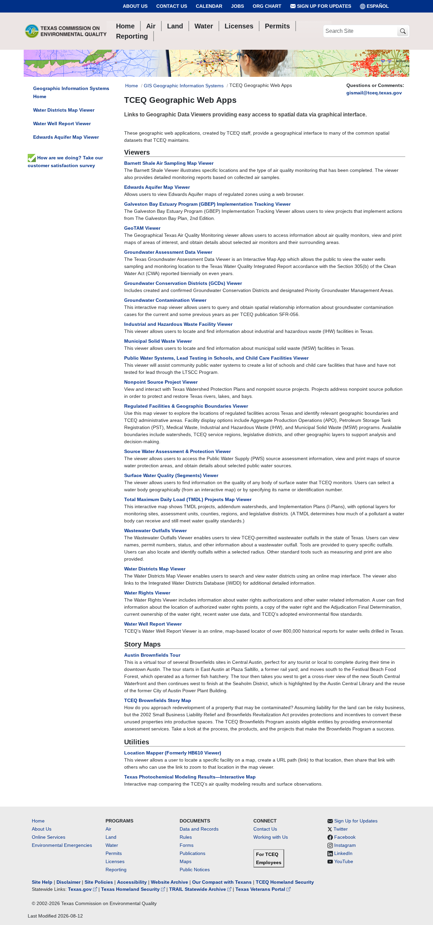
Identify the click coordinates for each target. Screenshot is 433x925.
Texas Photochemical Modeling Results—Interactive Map (190, 777)
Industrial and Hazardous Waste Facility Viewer (178, 324)
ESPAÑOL (378, 6)
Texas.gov (80, 889)
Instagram (345, 845)
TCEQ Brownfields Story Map (157, 700)
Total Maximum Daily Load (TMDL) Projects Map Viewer (187, 499)
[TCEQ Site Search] (403, 31)
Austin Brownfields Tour (152, 655)
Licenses (115, 861)
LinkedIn (343, 853)
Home (131, 85)
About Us (135, 6)
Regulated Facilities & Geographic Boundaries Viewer (186, 406)
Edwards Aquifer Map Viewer (157, 187)
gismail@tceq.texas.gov (374, 92)
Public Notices (195, 869)
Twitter (341, 829)
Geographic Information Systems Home (71, 92)
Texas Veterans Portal (261, 889)
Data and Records (199, 829)
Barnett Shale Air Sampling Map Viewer (168, 163)
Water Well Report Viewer (153, 624)
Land (111, 837)
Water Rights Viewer (147, 592)
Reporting (116, 869)
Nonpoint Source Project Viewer (161, 382)
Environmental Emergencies (62, 845)
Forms (186, 845)
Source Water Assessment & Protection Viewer (177, 451)
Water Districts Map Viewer (154, 568)
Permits (114, 853)
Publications (192, 853)
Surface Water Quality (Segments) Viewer (171, 475)
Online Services (48, 837)
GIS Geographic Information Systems (184, 85)
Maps (185, 861)
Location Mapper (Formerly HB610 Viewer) (172, 752)
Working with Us (270, 837)
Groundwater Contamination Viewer (165, 300)
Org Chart (267, 6)
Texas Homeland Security (131, 889)
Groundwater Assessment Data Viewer (168, 252)
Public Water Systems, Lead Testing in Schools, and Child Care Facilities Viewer (216, 358)
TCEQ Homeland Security (285, 882)
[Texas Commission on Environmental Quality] (66, 31)
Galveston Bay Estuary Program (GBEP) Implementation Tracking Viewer (207, 204)
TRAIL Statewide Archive (198, 889)
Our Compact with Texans (222, 882)
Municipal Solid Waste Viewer (158, 341)
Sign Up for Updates (323, 6)
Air (108, 829)
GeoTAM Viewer (142, 228)
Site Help (42, 882)
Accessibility (132, 882)
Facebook (345, 837)
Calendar (209, 6)
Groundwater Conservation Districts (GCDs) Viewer (183, 283)
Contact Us (171, 6)
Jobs (237, 6)
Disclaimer (68, 882)
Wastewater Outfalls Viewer (155, 530)
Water (112, 845)
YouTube (343, 861)
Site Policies (99, 882)
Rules (186, 837)
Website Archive (169, 882)
